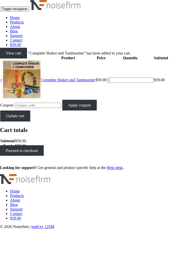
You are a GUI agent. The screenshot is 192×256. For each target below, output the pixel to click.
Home (15, 18)
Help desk (115, 168)
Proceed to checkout (22, 150)
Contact (16, 40)
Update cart (15, 116)
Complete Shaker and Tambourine (68, 80)
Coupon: (7, 105)
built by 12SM (43, 226)
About (15, 26)
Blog (14, 31)
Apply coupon (79, 105)
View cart (13, 53)
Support (16, 36)
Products (17, 22)
